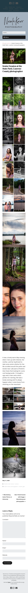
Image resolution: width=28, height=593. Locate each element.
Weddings (5, 8)
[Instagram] (13, 3)
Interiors (22, 8)
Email (4, 548)
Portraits (11, 8)
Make (9, 582)
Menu (7, 37)
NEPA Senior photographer (11, 486)
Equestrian (19, 7)
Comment (5, 519)
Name (4, 541)
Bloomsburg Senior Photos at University (7, 497)
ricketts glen (22, 486)
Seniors (16, 8)
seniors (8, 43)
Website (4, 555)
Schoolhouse (16, 10)
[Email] (17, 3)
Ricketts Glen (12, 7)
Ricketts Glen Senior (9, 484)
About (10, 10)
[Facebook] (10, 3)
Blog (6, 7)
